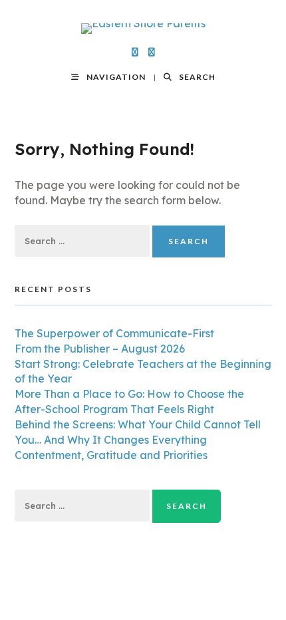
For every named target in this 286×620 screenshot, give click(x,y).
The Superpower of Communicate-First (114, 333)
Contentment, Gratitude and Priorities (111, 455)
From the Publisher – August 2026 (100, 348)
